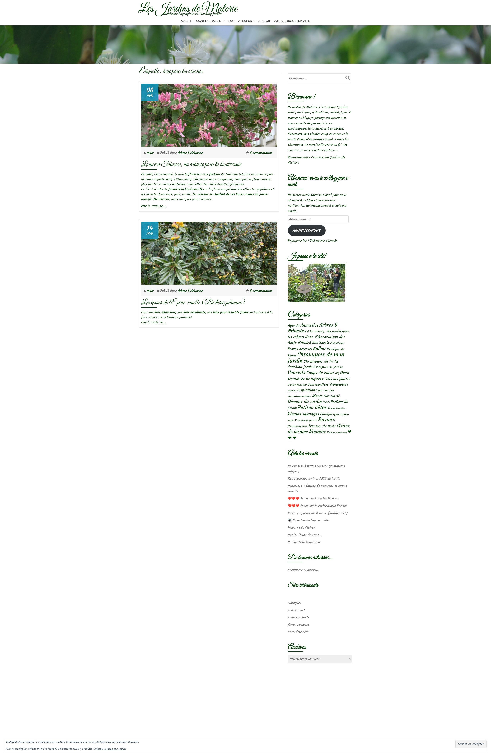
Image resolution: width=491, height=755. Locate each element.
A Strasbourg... (316, 331)
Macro (317, 396)
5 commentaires (261, 290)
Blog (230, 20)
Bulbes (319, 348)
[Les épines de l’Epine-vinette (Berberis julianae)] (209, 252)
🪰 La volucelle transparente (308, 520)
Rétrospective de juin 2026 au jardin (314, 478)
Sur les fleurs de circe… (305, 535)
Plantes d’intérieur (336, 408)
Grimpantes (338, 384)
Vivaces (317, 431)
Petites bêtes (312, 407)
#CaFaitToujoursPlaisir (292, 20)
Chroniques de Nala (321, 361)
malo (151, 152)
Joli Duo (323, 390)
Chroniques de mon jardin (316, 357)
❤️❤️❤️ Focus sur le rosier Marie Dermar (317, 506)
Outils (326, 402)
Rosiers (326, 419)
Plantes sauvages (303, 414)
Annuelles (309, 325)
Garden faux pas (297, 384)
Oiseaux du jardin (305, 401)
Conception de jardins (328, 367)
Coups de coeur (320, 372)
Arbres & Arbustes (190, 152)
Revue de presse (307, 420)
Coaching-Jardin (208, 20)
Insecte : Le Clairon (301, 527)
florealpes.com (298, 624)
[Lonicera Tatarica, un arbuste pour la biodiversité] (209, 114)
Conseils (297, 372)
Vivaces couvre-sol (337, 432)
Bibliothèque (337, 343)
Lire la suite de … (153, 206)
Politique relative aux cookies (110, 748)
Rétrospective (297, 426)
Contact (264, 20)
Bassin (324, 342)
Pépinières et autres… (303, 570)
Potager (326, 414)
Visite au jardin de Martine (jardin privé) (318, 513)
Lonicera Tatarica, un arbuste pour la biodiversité (191, 164)
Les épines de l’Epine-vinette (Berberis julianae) (193, 302)
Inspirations (307, 390)
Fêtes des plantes (337, 379)
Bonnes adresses (300, 349)
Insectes (292, 390)
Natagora (294, 603)
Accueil (186, 20)
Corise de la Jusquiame (304, 542)
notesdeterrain (298, 632)
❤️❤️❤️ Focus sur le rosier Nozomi (313, 498)
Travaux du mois (322, 426)
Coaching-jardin (300, 367)
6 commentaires (261, 152)
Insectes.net (296, 610)
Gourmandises (318, 384)
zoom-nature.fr (298, 617)
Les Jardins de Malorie (187, 8)
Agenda (293, 325)
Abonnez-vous (307, 230)
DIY (337, 373)
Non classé (332, 396)
